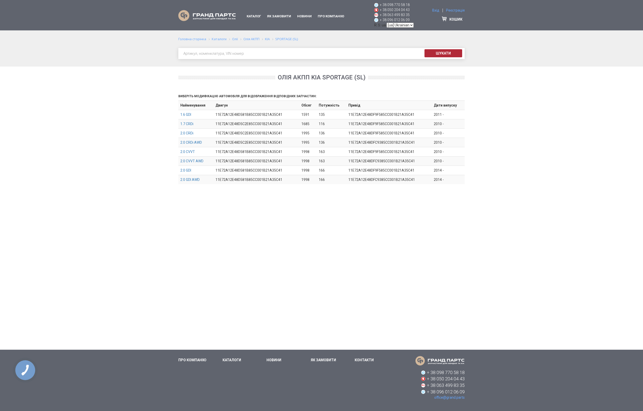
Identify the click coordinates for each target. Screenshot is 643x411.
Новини (304, 16)
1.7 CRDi (186, 124)
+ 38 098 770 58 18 (395, 5)
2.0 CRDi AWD (191, 142)
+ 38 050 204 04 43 (395, 10)
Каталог (254, 16)
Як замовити (279, 16)
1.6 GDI (185, 115)
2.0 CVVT (187, 152)
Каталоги (232, 360)
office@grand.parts (449, 397)
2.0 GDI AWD (190, 180)
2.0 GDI (185, 170)
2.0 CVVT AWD (191, 161)
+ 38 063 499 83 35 (395, 15)
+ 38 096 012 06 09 (395, 20)
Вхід (435, 10)
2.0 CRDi (186, 133)
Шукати (443, 53)
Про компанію (331, 16)
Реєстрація (455, 10)
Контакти (364, 360)
